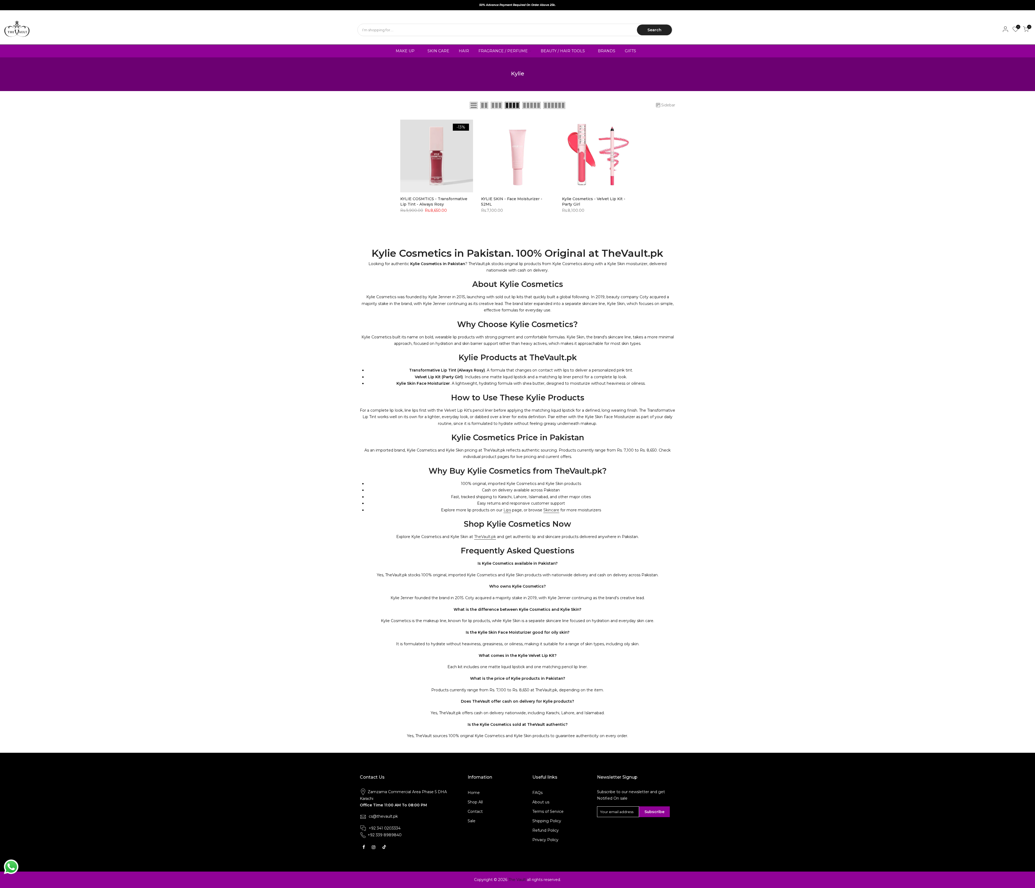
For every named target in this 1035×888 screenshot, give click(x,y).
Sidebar (668, 105)
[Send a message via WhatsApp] (11, 866)
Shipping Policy (546, 820)
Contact (475, 811)
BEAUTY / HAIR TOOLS (563, 50)
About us (540, 802)
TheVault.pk (485, 536)
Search (654, 29)
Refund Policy (545, 830)
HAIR (464, 50)
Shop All (475, 802)
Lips (507, 510)
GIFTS (630, 50)
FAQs (537, 792)
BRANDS (606, 50)
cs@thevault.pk (383, 816)
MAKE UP (405, 50)
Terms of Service (548, 811)
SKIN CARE (438, 50)
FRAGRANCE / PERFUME (503, 50)
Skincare (551, 510)
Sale (471, 820)
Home (474, 792)
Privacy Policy (545, 839)
